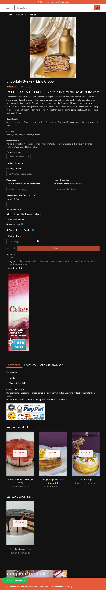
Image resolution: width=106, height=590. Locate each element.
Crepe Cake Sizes (14, 152)
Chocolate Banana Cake (20, 549)
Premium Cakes (20, 264)
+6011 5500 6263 (59, 399)
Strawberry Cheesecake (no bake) (20, 481)
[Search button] (96, 7)
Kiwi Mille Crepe (86, 479)
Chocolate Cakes (46, 261)
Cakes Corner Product (26, 14)
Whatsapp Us (74, 2)
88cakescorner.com (28, 586)
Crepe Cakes (61, 261)
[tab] (14, 365)
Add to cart (59, 248)
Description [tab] (14, 365)
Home (11, 14)
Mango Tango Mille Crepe (53, 479)
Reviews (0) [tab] (30, 365)
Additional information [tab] (52, 365)
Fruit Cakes (73, 261)
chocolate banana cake (71, 109)
